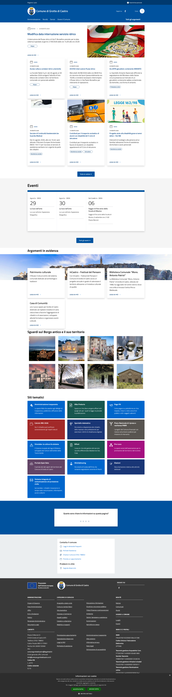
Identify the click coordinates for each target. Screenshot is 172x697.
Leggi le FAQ (61, 642)
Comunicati (120, 607)
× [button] (170, 675)
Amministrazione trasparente (96, 635)
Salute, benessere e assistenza (96, 617)
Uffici (29, 610)
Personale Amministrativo (36, 621)
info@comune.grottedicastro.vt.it (39, 657)
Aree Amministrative (34, 607)
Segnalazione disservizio (65, 639)
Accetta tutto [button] (78, 689)
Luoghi (118, 620)
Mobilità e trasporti (63, 624)
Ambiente (89, 614)
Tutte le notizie (85, 174)
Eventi (118, 624)
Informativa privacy (93, 642)
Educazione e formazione (94, 603)
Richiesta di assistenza (64, 646)
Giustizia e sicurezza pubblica (96, 606)
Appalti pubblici (62, 617)
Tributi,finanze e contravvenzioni (97, 610)
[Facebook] (124, 11)
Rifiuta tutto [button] (94, 689)
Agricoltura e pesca (92, 624)
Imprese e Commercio (64, 614)
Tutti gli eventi (84, 240)
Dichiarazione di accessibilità (96, 649)
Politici (29, 617)
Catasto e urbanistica (64, 621)
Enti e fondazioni (33, 614)
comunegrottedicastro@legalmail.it (39, 652)
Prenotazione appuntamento (66, 635)
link (105, 685)
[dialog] (86, 685)
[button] (86, 694)
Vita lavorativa (62, 610)
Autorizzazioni (91, 621)
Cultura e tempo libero (64, 607)
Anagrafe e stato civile (64, 603)
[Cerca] (142, 11)
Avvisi (33, 29)
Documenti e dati (33, 624)
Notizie (118, 603)
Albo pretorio (90, 639)
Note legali (90, 646)
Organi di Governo (33, 603)
